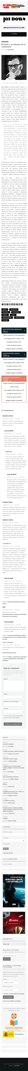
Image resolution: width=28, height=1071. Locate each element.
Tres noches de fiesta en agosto (10, 758)
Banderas (5, 784)
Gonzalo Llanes (8, 502)
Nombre (6, 694)
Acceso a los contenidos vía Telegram (12, 1001)
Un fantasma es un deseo (9, 800)
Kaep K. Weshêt (12, 821)
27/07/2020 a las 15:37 (8, 645)
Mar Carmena (11, 803)
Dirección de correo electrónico (11, 701)
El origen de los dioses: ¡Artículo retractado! (13, 751)
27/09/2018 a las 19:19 (9, 581)
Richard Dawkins (7, 317)
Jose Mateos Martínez (13, 779)
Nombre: (5, 979)
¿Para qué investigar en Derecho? (11, 776)
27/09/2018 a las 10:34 (12, 477)
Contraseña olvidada (8, 853)
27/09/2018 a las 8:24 (8, 522)
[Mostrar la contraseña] (23, 840)
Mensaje (6, 679)
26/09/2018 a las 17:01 (9, 433)
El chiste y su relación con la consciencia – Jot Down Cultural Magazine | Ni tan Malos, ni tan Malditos (15, 658)
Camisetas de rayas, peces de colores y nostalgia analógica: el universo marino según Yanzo (13, 767)
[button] (14, 33)
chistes (5, 309)
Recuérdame (7, 844)
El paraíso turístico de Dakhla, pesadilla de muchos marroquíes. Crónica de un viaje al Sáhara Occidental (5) (13, 809)
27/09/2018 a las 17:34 (8, 546)
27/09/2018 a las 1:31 (8, 504)
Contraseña (5, 838)
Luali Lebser (11, 813)
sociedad (5, 320)
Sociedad (5, 41)
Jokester (5, 314)
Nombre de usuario (7, 832)
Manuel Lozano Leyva (13, 753)
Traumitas (5, 818)
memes (13, 314)
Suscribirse (25, 329)
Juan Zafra (10, 746)
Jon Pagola (11, 771)
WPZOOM (17, 1065)
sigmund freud (19, 317)
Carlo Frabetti (10, 49)
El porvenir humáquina (8, 744)
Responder (17, 418)
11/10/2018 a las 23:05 (8, 609)
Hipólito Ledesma (12, 795)
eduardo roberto (8, 416)
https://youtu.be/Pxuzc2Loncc (9, 652)
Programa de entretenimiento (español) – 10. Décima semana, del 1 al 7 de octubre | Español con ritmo (14, 637)
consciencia (14, 309)
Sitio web (6, 708)
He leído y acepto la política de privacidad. (14, 993)
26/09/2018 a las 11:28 (8, 418)
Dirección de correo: (8, 986)
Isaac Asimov (16, 312)
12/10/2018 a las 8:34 (9, 624)
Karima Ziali (11, 786)
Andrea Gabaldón (12, 761)
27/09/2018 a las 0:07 (11, 454)
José (4, 607)
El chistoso (6, 312)
